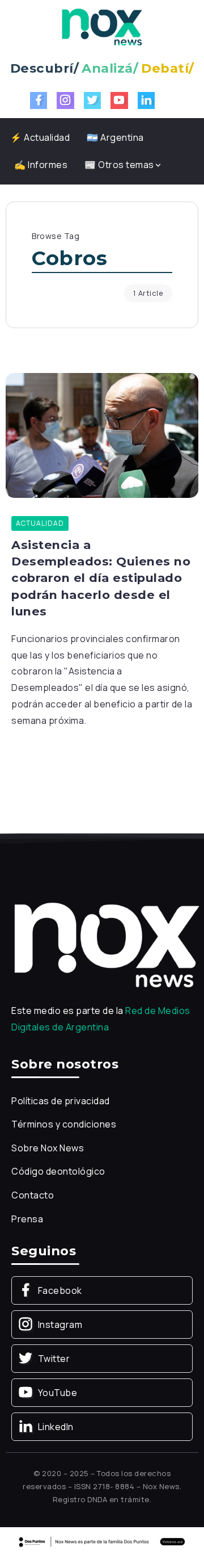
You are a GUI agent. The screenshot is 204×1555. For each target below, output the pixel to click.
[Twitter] (92, 100)
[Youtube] (119, 100)
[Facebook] (39, 100)
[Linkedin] (146, 100)
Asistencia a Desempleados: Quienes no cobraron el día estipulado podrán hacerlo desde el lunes (100, 578)
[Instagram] (65, 100)
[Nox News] (102, 26)
